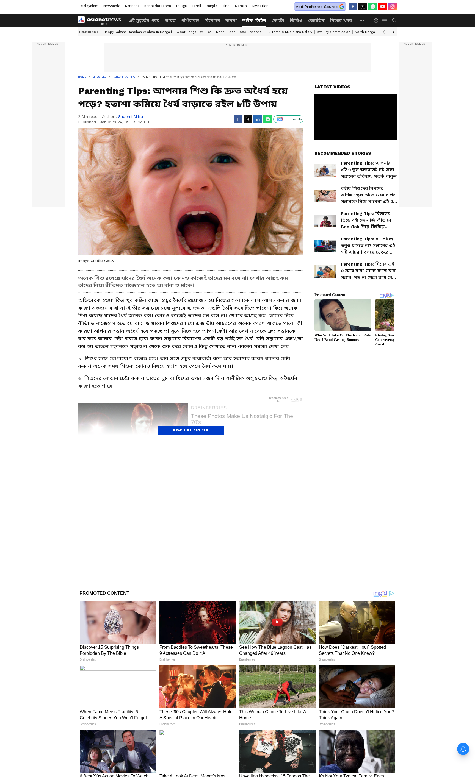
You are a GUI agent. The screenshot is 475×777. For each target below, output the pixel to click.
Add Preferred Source (317, 6)
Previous (384, 32)
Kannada (132, 6)
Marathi (241, 6)
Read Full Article (190, 430)
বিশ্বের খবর (341, 20)
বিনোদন (212, 20)
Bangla (211, 6)
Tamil (196, 6)
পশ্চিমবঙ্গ (190, 20)
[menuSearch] (394, 20)
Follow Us (294, 119)
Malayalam (89, 6)
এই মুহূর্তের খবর (144, 20)
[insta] (392, 6)
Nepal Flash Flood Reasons (239, 32)
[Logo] (101, 20)
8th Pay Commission (333, 32)
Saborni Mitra (130, 116)
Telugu (181, 6)
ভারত (170, 20)
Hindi (226, 6)
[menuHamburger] (385, 20)
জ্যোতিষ (316, 20)
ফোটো (278, 20)
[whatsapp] (372, 6)
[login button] (377, 20)
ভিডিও (296, 20)
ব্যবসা (231, 20)
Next (393, 32)
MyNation (260, 6)
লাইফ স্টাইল (254, 20)
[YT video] (382, 6)
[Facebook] (353, 6)
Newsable (111, 6)
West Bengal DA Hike (193, 32)
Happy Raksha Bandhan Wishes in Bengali (138, 32)
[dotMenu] (362, 20)
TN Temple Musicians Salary (289, 32)
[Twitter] (362, 6)
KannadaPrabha (157, 6)
